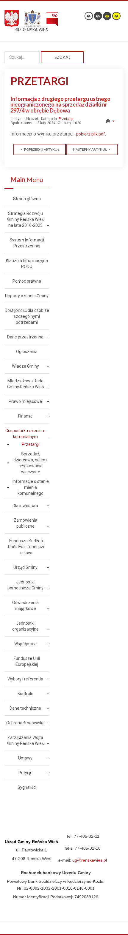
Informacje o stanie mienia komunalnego (31, 487)
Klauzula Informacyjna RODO (27, 263)
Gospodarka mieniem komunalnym (25, 433)
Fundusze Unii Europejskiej (27, 661)
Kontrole (25, 693)
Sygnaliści (27, 787)
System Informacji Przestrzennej (27, 243)
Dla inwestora (25, 505)
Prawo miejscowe (25, 401)
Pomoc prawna (27, 281)
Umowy (25, 758)
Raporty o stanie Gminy (27, 295)
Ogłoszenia (27, 351)
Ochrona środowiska (25, 722)
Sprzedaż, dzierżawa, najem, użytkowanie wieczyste (30, 463)
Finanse (25, 416)
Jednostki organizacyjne (25, 626)
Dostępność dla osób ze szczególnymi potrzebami (27, 316)
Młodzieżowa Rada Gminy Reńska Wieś (25, 383)
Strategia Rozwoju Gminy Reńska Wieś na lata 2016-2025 (25, 219)
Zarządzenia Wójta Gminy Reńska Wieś (25, 740)
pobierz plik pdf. (91, 134)
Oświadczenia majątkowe (25, 605)
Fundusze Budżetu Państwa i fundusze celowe (27, 546)
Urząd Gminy (25, 567)
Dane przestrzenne (25, 337)
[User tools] (110, 121)
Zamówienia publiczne (25, 523)
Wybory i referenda (25, 679)
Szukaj (62, 57)
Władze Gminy (25, 366)
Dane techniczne (25, 708)
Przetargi (66, 119)
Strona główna (27, 198)
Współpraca (25, 643)
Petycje (25, 772)
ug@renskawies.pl (89, 860)
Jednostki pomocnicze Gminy (25, 585)
